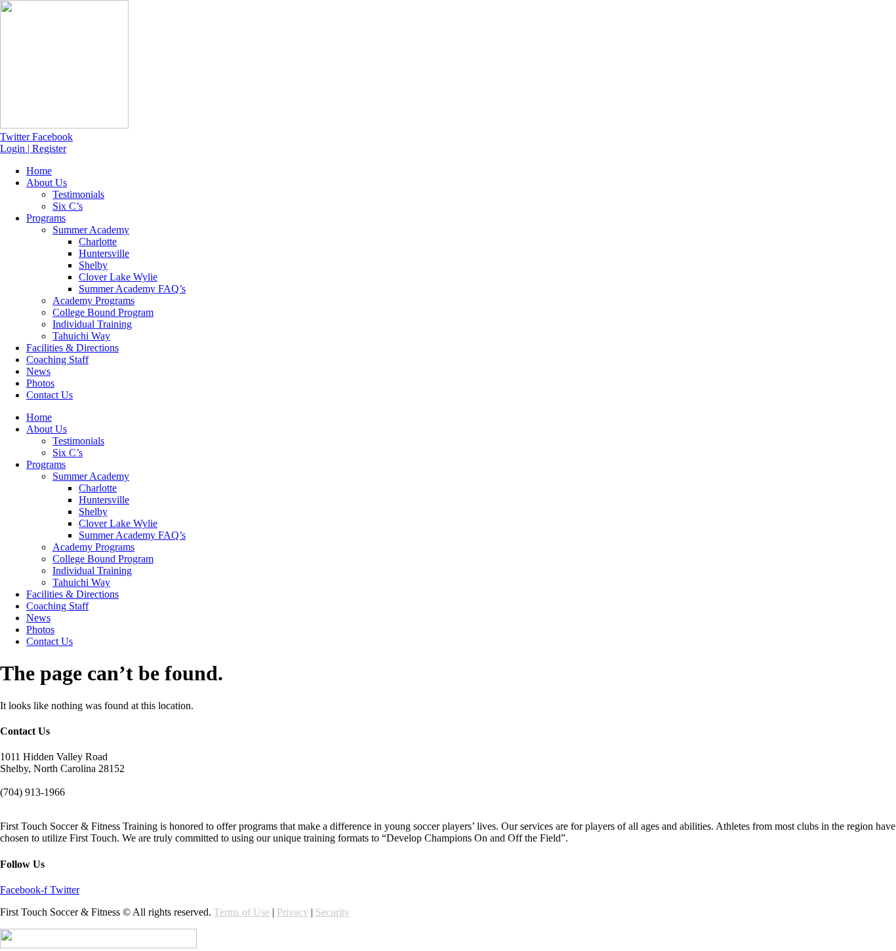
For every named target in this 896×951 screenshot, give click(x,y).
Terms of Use (242, 912)
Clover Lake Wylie (118, 276)
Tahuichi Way (81, 335)
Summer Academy (90, 229)
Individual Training (92, 324)
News (38, 371)
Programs (46, 217)
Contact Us (49, 394)
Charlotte (98, 241)
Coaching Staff (57, 359)
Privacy (292, 912)
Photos (40, 383)
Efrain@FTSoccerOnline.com (62, 803)
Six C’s (67, 206)
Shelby (93, 265)
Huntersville (104, 253)
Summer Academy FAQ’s (132, 288)
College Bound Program (102, 312)
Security (333, 912)
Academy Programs (93, 300)
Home (39, 170)
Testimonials (78, 194)
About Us (46, 182)
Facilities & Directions (72, 347)
